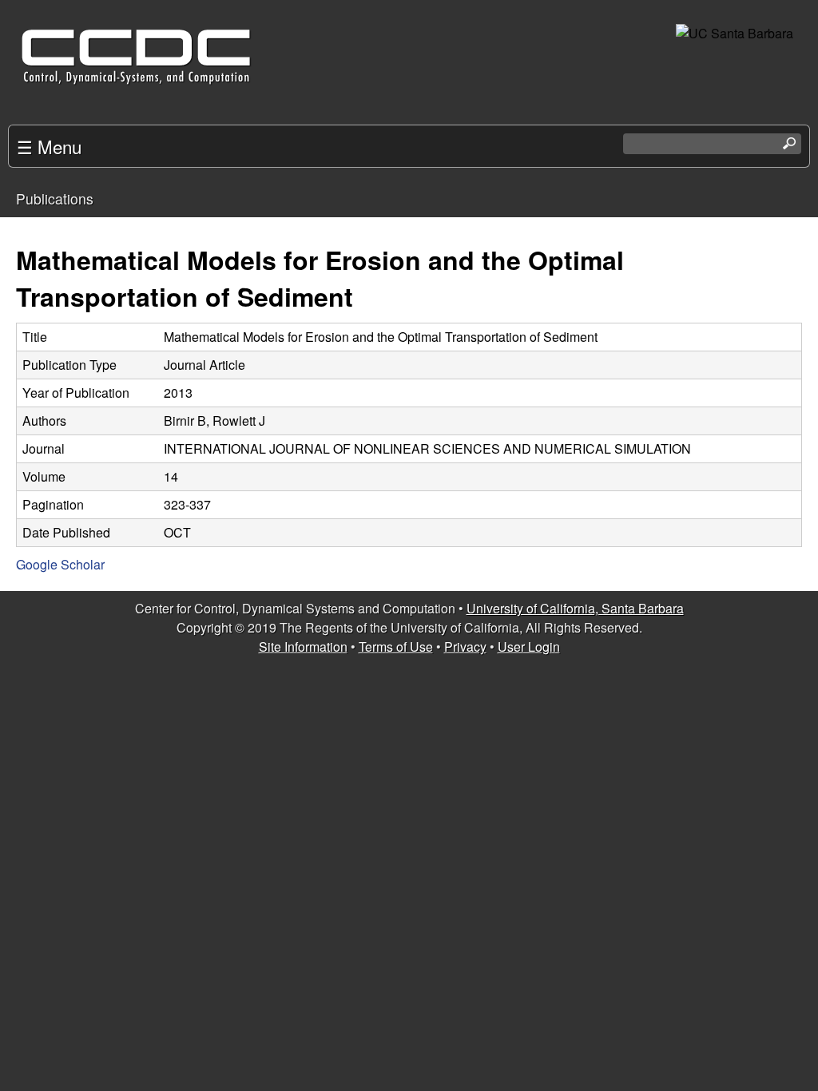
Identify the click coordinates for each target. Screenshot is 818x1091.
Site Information (303, 646)
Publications (54, 198)
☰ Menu (49, 146)
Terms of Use (396, 646)
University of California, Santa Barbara (575, 608)
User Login (529, 646)
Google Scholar (60, 564)
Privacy (465, 646)
